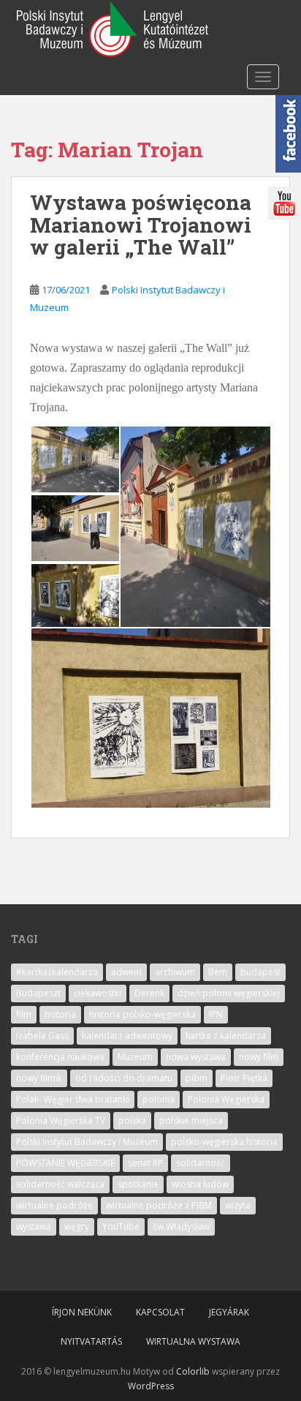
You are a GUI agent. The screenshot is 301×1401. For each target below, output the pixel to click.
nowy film (258, 1057)
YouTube (121, 1226)
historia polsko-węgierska (142, 1014)
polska (132, 1120)
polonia (158, 1099)
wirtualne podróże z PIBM (159, 1205)
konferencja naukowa (60, 1057)
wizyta (238, 1205)
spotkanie (138, 1184)
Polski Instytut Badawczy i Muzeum (87, 1141)
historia (60, 1014)
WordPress (151, 1386)
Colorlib (193, 1371)
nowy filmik (39, 1078)
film (23, 1014)
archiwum (175, 972)
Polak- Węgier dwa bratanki (72, 1099)
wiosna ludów (200, 1184)
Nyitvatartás (91, 1341)
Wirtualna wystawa (193, 1341)
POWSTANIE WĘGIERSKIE (65, 1163)
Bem (217, 972)
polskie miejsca (191, 1120)
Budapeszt (38, 993)
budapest (260, 972)
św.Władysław (181, 1226)
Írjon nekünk (82, 1312)
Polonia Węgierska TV (60, 1120)
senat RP (145, 1163)
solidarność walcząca (60, 1184)
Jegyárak (229, 1312)
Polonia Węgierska (226, 1099)
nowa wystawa (196, 1057)
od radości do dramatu (123, 1078)
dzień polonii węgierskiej (229, 993)
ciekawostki (97, 993)
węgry (76, 1226)
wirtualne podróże (54, 1205)
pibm (196, 1078)
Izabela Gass (42, 1035)
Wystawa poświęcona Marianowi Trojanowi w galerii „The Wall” (140, 225)
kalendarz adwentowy (127, 1035)
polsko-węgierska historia (224, 1141)
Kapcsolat (160, 1312)
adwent (126, 972)
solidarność (200, 1163)
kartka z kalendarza (226, 1035)
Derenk (149, 993)
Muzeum (135, 1057)
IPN (216, 1014)
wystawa (33, 1226)
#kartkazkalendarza (57, 972)
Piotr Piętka (244, 1078)
